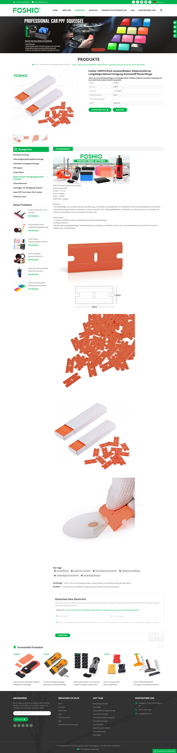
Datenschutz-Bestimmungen (68, 724)
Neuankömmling (21, 154)
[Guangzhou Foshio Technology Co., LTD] (26, 10)
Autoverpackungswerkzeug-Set (104, 717)
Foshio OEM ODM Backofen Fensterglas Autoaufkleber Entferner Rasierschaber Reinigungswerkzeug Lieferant (87, 683)
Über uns (66, 10)
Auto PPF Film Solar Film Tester (27, 192)
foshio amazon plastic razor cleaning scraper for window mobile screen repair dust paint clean (27, 683)
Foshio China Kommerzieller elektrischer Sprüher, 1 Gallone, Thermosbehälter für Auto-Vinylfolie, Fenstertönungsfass (38, 269)
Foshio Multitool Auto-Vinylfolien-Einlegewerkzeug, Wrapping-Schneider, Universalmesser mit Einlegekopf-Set (38, 225)
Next (162, 647)
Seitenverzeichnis (64, 717)
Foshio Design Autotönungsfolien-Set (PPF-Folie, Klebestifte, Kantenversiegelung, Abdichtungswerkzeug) (38, 240)
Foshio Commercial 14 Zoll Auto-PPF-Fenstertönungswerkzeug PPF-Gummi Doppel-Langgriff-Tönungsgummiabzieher (37, 211)
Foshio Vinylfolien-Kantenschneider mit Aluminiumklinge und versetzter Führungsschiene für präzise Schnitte (38, 255)
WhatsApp (120, 110)
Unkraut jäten (19, 196)
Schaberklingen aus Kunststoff (67, 575)
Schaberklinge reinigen (92, 575)
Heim (55, 10)
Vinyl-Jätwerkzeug (99, 731)
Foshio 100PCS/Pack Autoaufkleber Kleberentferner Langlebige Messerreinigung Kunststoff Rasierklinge (102, 610)
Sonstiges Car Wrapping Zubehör (28, 188)
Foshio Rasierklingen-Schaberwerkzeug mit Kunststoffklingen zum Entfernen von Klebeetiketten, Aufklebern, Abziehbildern (118, 683)
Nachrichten (62, 711)
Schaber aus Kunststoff (82, 571)
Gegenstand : (97, 610)
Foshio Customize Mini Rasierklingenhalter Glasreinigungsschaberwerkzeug (55, 683)
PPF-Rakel (17, 168)
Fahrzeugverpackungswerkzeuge (28, 159)
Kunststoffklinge (62, 571)
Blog (60, 714)
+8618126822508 (22, 2)
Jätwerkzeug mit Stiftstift (101, 728)
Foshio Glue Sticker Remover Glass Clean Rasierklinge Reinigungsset (146, 683)
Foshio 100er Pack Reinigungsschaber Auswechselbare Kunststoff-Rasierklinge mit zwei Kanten (97, 583)
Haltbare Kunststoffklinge (131, 571)
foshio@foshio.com (41, 2)
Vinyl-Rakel (18, 172)
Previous (159, 647)
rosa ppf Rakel (98, 724)
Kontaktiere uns (147, 10)
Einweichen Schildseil (100, 714)
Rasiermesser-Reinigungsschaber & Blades (28, 177)
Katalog (93, 10)
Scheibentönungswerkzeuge (26, 163)
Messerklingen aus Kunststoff (106, 571)
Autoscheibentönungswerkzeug (104, 711)
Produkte (80, 10)
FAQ (132, 10)
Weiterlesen (33, 216)
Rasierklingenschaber (100, 704)
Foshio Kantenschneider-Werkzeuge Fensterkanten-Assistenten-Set (37, 284)
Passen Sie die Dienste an (114, 10)
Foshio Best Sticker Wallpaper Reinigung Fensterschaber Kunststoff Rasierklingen (90, 587)
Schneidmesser (20, 183)
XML (60, 721)
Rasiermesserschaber (100, 721)
